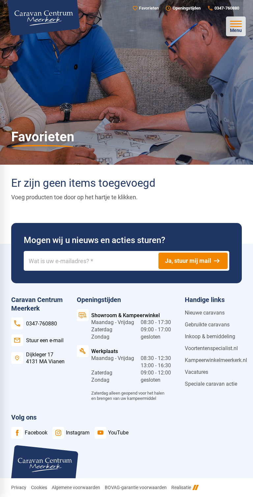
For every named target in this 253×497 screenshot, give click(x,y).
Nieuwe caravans (205, 313)
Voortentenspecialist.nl (211, 348)
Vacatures (196, 372)
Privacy (18, 487)
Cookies (39, 487)
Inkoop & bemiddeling (210, 336)
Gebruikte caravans (207, 324)
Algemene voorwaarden (76, 487)
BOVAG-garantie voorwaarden (136, 487)
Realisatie (181, 487)
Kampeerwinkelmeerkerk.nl (216, 360)
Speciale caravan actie (211, 384)
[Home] (43, 18)
